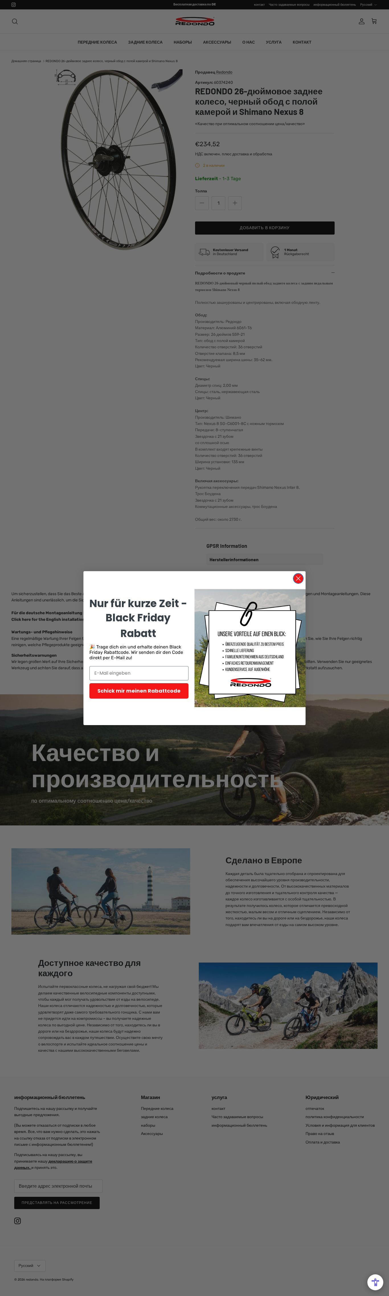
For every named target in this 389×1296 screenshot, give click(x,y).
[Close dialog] (298, 578)
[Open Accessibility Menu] (375, 1282)
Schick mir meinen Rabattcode (139, 690)
